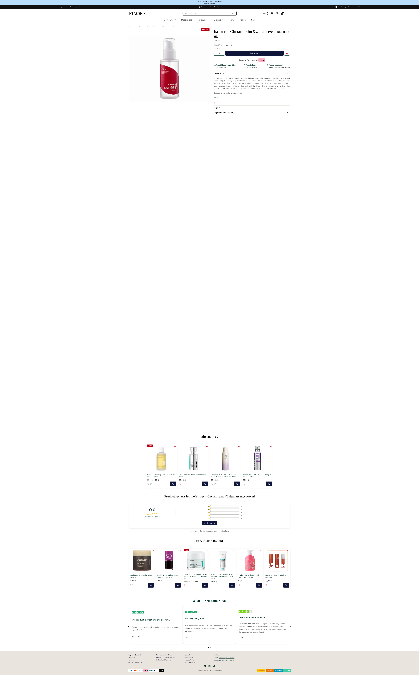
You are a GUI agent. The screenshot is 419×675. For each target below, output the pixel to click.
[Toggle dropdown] (175, 20)
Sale (253, 20)
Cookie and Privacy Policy (165, 657)
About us (131, 660)
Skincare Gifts (190, 662)
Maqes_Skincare (228, 660)
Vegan (243, 20)
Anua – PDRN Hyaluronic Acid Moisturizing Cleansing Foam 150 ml (222, 576)
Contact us (131, 657)
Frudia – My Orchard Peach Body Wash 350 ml (248, 576)
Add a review (209, 523)
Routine (132, 27)
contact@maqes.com (226, 658)
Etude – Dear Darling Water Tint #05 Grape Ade (168, 576)
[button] (286, 52)
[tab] (208, 647)
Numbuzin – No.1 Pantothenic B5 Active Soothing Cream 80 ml (195, 576)
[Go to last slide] (129, 626)
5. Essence (141, 27)
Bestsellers (186, 20)
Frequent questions (135, 662)
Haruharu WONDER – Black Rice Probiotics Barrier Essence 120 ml (224, 476)
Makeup (201, 20)
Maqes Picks (189, 660)
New (231, 20)
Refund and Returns (163, 660)
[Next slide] (290, 626)
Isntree (217, 40)
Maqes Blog (189, 657)
